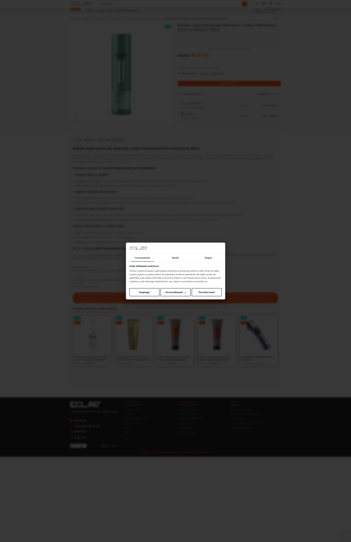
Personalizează (175, 292)
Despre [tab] (208, 257)
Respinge (144, 292)
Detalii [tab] (175, 257)
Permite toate (207, 292)
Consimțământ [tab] (142, 257)
